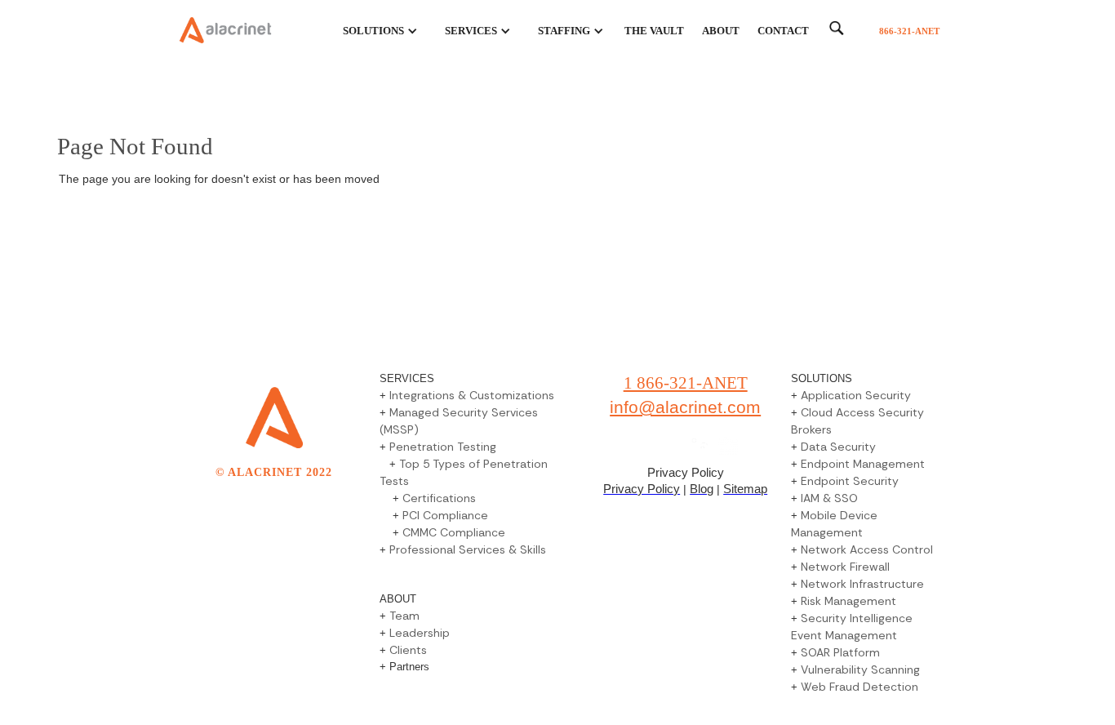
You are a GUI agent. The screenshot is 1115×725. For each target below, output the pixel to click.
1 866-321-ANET (686, 383)
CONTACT (783, 30)
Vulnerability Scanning (860, 669)
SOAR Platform (840, 652)
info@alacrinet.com (685, 407)
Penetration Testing (442, 446)
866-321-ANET (909, 31)
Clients (408, 650)
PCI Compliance (445, 515)
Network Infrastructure (862, 583)
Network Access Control (867, 549)
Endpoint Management (863, 463)
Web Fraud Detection (859, 686)
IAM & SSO (829, 498)
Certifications (439, 498)
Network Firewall (845, 566)
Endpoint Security (850, 481)
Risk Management (848, 601)
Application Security (856, 395)
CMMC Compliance (453, 532)
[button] (371, 31)
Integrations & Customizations (471, 395)
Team (404, 615)
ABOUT (721, 30)
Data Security (838, 446)
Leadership (418, 632)
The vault (654, 30)
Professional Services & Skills (467, 549)
